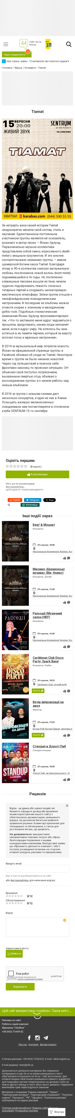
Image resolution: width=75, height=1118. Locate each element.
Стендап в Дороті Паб (49, 746)
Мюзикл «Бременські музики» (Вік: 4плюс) (49, 571)
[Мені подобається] (64, 558)
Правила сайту (40, 1108)
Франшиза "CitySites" (13, 1027)
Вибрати (16, 953)
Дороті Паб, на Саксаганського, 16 (51, 773)
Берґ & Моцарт (44, 525)
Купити (36, 690)
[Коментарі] (68, 558)
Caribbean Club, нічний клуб (52, 684)
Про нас (22, 1044)
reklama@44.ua (61, 1059)
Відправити (20, 986)
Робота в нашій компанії (15, 1024)
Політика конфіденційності (16, 1108)
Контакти (33, 1044)
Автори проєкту (48, 1044)
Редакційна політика (26, 1110)
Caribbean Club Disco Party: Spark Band (48, 659)
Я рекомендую (39, 474)
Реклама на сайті (11, 1020)
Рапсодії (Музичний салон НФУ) (47, 615)
